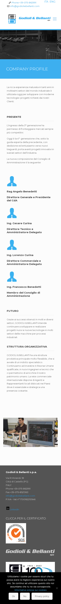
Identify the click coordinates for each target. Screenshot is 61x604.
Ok (13, 596)
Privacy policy (42, 596)
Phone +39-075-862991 (24, 2)
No (24, 596)
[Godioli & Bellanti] (30, 18)
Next (52, 432)
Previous (8, 432)
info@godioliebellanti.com (24, 6)
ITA (46, 1)
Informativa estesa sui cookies (31, 590)
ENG (52, 1)
